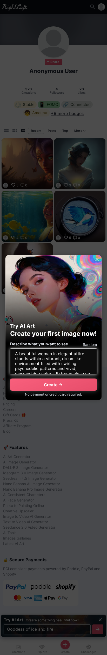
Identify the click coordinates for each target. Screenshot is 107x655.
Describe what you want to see (39, 343)
